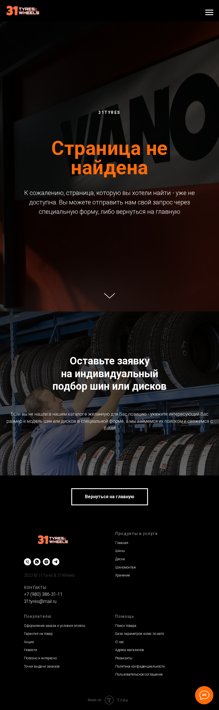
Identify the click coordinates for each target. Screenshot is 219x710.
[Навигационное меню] (209, 12)
